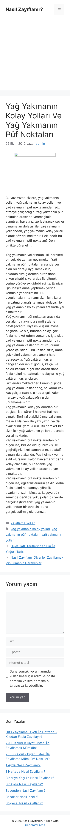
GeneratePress (35, 825)
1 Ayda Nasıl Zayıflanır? (23, 765)
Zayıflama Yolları (23, 523)
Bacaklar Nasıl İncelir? (22, 797)
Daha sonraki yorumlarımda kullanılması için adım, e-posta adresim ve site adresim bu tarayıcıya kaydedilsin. (32, 679)
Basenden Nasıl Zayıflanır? (26, 790)
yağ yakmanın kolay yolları (30, 529)
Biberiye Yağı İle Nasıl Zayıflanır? (30, 778)
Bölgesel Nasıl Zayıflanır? (24, 803)
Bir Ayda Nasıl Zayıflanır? (24, 784)
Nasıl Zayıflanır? (24, 9)
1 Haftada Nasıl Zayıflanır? (25, 771)
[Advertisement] (35, 55)
